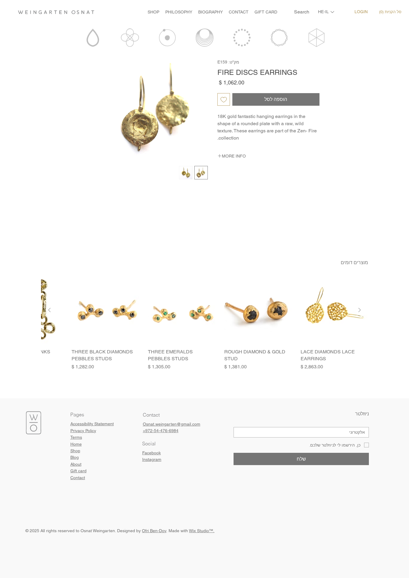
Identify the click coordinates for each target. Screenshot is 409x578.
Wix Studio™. (201, 530)
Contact (77, 477)
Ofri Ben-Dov (154, 530)
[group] (204, 326)
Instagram (151, 459)
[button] (391, 12)
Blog (74, 457)
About (75, 464)
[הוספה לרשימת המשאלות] (223, 99)
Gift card (78, 470)
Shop (75, 450)
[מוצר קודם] (359, 310)
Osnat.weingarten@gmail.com (171, 424)
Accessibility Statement (92, 423)
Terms (76, 437)
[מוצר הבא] (49, 310)
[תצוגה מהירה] (334, 310)
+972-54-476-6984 (160, 430)
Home (76, 444)
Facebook (151, 452)
